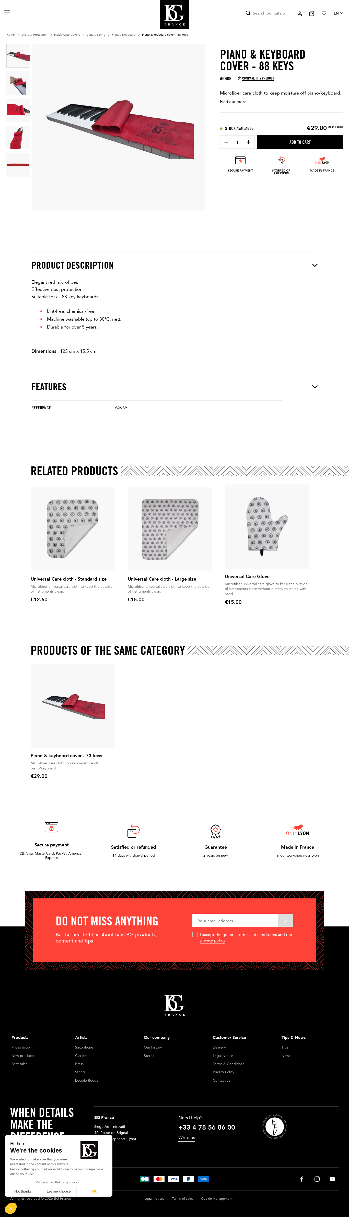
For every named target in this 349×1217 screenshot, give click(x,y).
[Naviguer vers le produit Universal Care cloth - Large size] (170, 529)
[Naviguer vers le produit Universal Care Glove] (267, 527)
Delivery (219, 1047)
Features (48, 386)
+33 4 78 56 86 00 (206, 1127)
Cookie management (216, 1198)
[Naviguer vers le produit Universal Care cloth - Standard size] (73, 529)
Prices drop (20, 1047)
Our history (153, 1047)
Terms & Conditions (228, 1064)
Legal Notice (223, 1055)
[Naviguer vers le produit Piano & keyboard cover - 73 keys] (73, 706)
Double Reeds (86, 1080)
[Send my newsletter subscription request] (285, 920)
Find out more (233, 101)
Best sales (19, 1064)
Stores (149, 1055)
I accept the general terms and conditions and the (246, 937)
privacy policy (212, 940)
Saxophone (84, 1047)
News (286, 1055)
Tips (285, 1047)
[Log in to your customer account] (300, 14)
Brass (79, 1064)
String (80, 1072)
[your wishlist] (324, 13)
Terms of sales (182, 1198)
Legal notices (154, 1198)
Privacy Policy (223, 1072)
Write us (186, 1137)
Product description (72, 265)
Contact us (221, 1080)
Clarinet (81, 1055)
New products (22, 1055)
